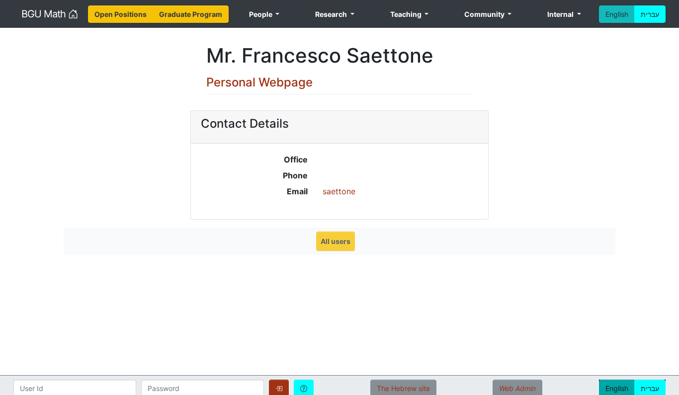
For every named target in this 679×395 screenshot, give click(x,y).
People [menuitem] (261, 14)
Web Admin (517, 388)
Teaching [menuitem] (406, 14)
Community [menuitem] (485, 14)
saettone (339, 191)
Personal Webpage (259, 82)
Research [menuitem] (331, 14)
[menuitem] (120, 14)
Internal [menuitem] (561, 14)
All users (335, 241)
